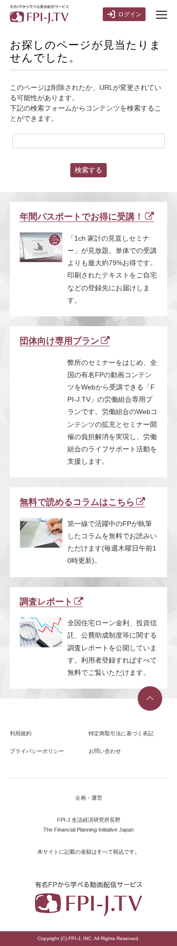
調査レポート (46, 602)
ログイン (130, 14)
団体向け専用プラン (59, 341)
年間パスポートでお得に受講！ (82, 217)
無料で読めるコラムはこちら (77, 502)
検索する (88, 170)
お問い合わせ (104, 751)
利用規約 (20, 733)
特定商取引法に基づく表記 (120, 733)
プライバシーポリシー (37, 751)
